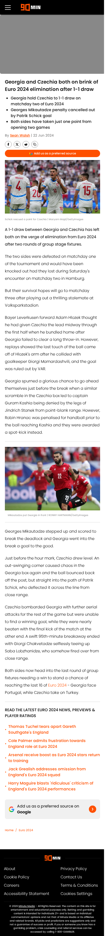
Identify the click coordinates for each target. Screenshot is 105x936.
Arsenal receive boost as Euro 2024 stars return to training (54, 758)
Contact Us (71, 877)
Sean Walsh (20, 135)
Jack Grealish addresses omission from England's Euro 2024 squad (47, 772)
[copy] (34, 144)
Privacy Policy (74, 868)
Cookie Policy (16, 877)
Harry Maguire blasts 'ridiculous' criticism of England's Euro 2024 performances (50, 786)
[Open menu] (8, 7)
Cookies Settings (76, 893)
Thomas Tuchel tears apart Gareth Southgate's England (42, 729)
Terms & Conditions (79, 885)
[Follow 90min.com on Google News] (92, 809)
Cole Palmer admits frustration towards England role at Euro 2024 (47, 743)
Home (9, 830)
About (9, 868)
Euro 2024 (57, 685)
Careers (11, 885)
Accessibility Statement (26, 893)
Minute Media (27, 906)
